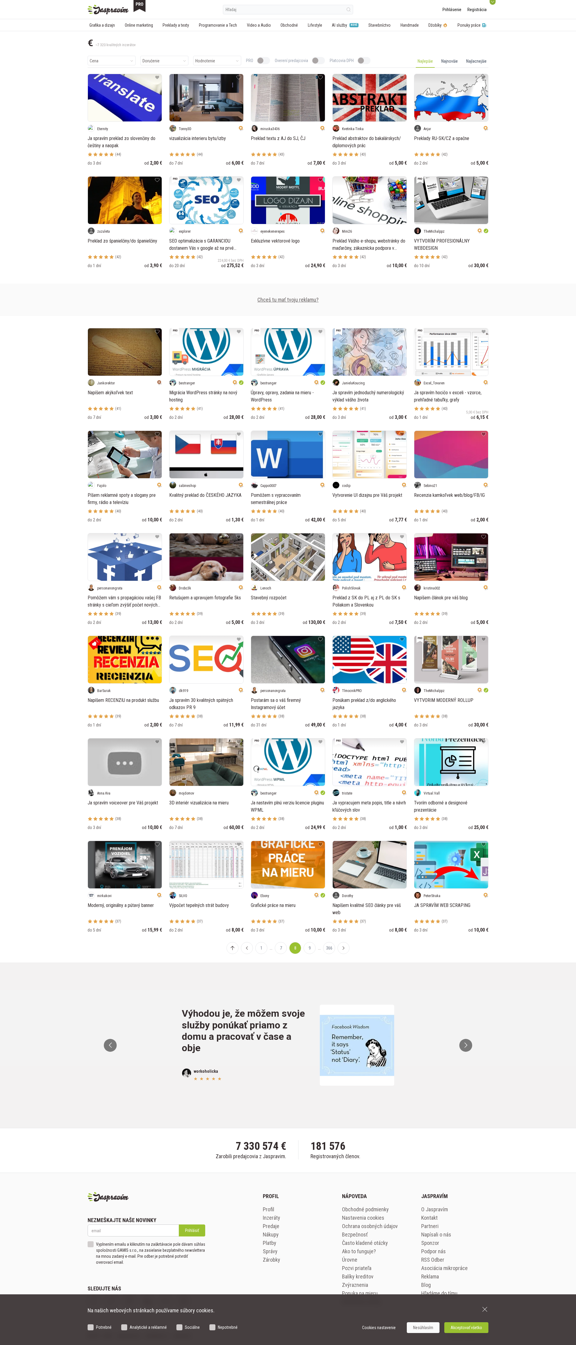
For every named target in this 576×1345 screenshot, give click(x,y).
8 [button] (295, 948)
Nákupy (271, 1234)
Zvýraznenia (355, 1285)
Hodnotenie (205, 60)
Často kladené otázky (365, 1243)
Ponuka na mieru (360, 1293)
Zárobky (271, 1260)
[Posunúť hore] (232, 948)
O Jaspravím (434, 1209)
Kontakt (429, 1218)
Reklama (430, 1276)
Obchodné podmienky (365, 1209)
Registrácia (477, 9)
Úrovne (349, 1260)
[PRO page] (140, 6)
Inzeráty (271, 1218)
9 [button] (310, 948)
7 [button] (281, 948)
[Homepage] (108, 9)
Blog (426, 1285)
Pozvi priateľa (356, 1268)
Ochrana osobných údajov (370, 1226)
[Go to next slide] (465, 1045)
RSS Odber (432, 1260)
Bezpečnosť (355, 1234)
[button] (247, 948)
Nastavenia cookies (363, 1218)
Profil (268, 1209)
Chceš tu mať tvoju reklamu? (288, 300)
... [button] (271, 948)
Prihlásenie (451, 9)
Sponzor (430, 1243)
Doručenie (151, 60)
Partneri (430, 1226)
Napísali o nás (436, 1234)
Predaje (271, 1226)
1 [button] (261, 948)
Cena (94, 60)
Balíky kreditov (358, 1276)
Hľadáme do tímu (439, 1293)
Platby (269, 1243)
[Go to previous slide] (110, 1045)
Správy (270, 1251)
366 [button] (329, 948)
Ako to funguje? (359, 1251)
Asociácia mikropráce (444, 1268)
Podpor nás (433, 1251)
